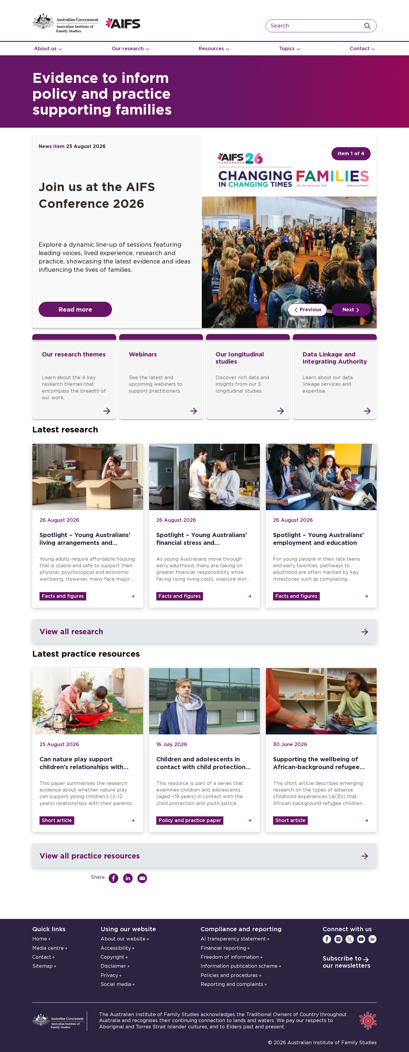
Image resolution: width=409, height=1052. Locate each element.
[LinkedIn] (372, 939)
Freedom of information (230, 957)
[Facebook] (327, 939)
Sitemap (42, 966)
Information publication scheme (239, 966)
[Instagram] (338, 939)
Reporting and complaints (232, 984)
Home (39, 939)
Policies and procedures (229, 975)
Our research (128, 48)
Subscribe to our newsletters (346, 962)
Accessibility (116, 948)
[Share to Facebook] (115, 878)
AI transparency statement (233, 939)
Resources (211, 48)
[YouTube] (361, 939)
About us (45, 48)
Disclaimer (113, 966)
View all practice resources (90, 856)
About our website (123, 939)
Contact (359, 48)
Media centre (48, 948)
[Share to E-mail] (143, 878)
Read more (75, 309)
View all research (71, 631)
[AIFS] (86, 31)
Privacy (109, 975)
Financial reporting (223, 948)
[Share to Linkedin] (129, 878)
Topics (287, 48)
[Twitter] (350, 939)
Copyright (112, 957)
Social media (116, 984)
